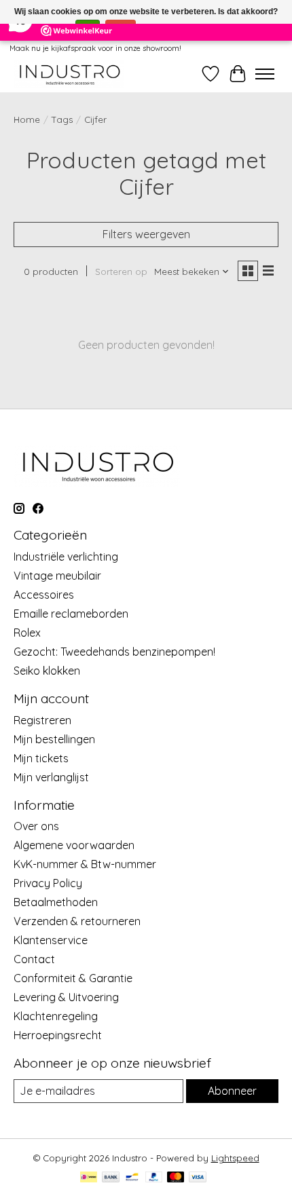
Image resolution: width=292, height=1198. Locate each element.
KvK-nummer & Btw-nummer (85, 864)
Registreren (42, 720)
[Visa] (197, 1178)
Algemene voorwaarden (74, 845)
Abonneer (232, 1091)
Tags (62, 119)
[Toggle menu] (264, 74)
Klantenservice (51, 940)
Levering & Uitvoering (66, 997)
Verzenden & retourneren (77, 921)
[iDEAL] (88, 1178)
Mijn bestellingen (54, 739)
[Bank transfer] (111, 1178)
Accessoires (44, 594)
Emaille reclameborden (71, 613)
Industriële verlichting (66, 556)
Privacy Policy (48, 883)
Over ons (36, 826)
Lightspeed (235, 1158)
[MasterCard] (176, 1178)
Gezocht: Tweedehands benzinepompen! (114, 651)
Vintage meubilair (57, 575)
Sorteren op (121, 271)
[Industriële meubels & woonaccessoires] (69, 74)
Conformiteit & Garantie (73, 978)
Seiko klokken (47, 670)
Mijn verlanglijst (51, 777)
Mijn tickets (41, 758)
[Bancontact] (132, 1178)
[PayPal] (154, 1178)
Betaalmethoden (56, 902)
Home (27, 119)
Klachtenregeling (56, 1016)
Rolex (27, 632)
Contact (34, 959)
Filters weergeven (146, 234)
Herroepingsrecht (58, 1035)
